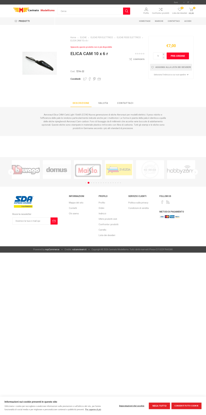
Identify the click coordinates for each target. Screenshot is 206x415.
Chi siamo (74, 213)
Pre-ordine (178, 56)
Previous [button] (11, 172)
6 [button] (98, 182)
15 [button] (120, 182)
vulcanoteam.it (79, 249)
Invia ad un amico (99, 79)
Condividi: (75, 79)
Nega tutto (159, 406)
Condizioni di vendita (138, 208)
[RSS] (168, 202)
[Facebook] (162, 202)
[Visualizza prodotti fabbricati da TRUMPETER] (147, 169)
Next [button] (195, 172)
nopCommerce (52, 249)
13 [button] (115, 182)
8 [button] (103, 182)
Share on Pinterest (94, 79)
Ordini (101, 208)
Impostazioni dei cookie (131, 406)
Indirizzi (102, 213)
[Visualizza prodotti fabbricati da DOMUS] (53, 169)
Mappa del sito (76, 202)
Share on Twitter (85, 79)
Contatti (73, 208)
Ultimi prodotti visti (108, 219)
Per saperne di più (93, 409)
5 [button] (96, 182)
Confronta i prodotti (160, 13)
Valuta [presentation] (103, 103)
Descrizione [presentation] (81, 103)
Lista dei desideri (107, 235)
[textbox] (90, 11)
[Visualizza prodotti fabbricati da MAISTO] (84, 169)
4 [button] (93, 182)
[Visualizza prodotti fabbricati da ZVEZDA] (115, 169)
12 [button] (113, 182)
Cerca (126, 11)
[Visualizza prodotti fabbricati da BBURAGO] (22, 169)
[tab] (81, 103)
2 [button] (88, 182)
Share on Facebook (89, 79)
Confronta (139, 59)
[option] (22, 169)
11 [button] (110, 182)
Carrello (102, 229)
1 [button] (85, 182)
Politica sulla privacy (138, 202)
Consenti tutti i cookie (186, 406)
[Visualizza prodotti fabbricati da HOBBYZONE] (178, 169)
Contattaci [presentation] (125, 103)
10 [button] (108, 182)
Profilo (146, 13)
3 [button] (91, 183)
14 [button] (117, 182)
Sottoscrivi (54, 221)
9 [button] (105, 182)
